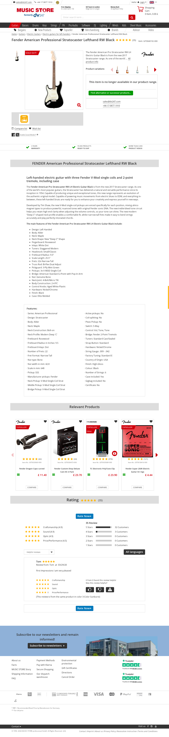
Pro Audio (73, 25)
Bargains (22, 30)
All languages (134, 552)
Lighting (103, 25)
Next (155, 69)
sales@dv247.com (24, 2)
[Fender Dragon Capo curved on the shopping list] (45, 421)
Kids (124, 25)
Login (142, 2)
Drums (35, 25)
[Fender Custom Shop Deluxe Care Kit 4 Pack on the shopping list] (80, 421)
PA (63, 25)
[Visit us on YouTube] (155, 726)
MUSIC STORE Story (21, 669)
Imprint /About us (95, 731)
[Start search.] (132, 17)
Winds (115, 25)
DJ (95, 25)
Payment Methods (46, 660)
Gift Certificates (69, 668)
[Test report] (24, 119)
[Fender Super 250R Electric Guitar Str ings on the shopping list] (151, 421)
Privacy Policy (110, 731)
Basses (25, 25)
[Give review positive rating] (90, 589)
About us (16, 660)
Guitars (14, 25)
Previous (111, 69)
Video (151, 30)
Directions (67, 672)
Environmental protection (69, 662)
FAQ (14, 678)
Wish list (36, 128)
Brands (115, 30)
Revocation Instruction (127, 731)
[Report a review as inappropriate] (110, 589)
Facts (14, 664)
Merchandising (92, 30)
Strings (54, 25)
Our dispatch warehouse (43, 675)
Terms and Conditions (148, 731)
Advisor (136, 30)
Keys (45, 25)
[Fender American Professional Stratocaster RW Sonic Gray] (137, 69)
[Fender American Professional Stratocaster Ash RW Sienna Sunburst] (127, 69)
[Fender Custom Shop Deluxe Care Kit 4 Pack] (67, 441)
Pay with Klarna (44, 664)
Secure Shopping (45, 669)
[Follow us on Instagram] (151, 726)
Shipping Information (22, 673)
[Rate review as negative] (100, 589)
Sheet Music (136, 25)
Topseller (68, 30)
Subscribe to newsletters (46, 645)
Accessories (150, 25)
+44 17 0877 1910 (111, 105)
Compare (31, 487)
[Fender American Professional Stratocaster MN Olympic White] (147, 69)
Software (86, 25)
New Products (44, 30)
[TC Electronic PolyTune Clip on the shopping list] (115, 421)
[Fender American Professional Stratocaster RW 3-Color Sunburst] (117, 69)
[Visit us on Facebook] (148, 726)
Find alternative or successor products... (111, 92)
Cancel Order (68, 677)
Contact (15, 726)
